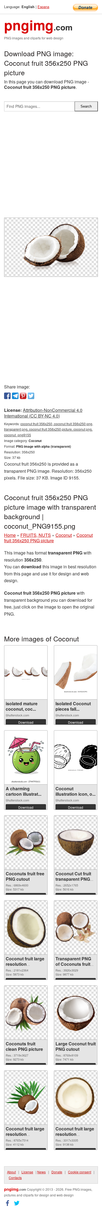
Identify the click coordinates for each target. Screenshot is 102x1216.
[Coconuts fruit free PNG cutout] (26, 842)
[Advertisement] (51, 167)
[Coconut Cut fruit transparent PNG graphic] (75, 842)
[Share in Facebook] (7, 396)
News (41, 1172)
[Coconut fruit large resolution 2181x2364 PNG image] (26, 927)
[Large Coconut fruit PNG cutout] (75, 1012)
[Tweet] (31, 396)
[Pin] (23, 396)
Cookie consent (79, 1172)
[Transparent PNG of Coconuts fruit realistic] (75, 927)
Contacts (15, 1177)
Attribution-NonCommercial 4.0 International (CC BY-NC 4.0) (43, 413)
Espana (43, 6)
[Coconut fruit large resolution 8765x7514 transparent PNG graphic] (26, 1097)
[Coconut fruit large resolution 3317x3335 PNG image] (75, 1097)
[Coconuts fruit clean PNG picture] (26, 1012)
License (27, 1172)
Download (25, 722)
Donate (56, 1172)
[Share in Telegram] (15, 396)
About (11, 1172)
